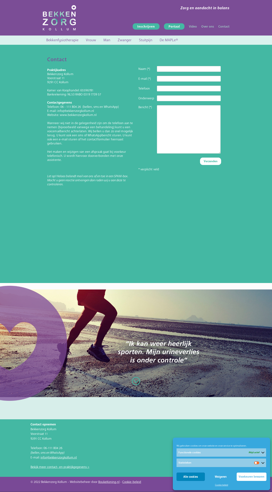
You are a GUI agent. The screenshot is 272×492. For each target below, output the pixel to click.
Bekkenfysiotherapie (62, 40)
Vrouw (91, 40)
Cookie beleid (221, 484)
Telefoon (144, 89)
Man (106, 40)
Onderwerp (146, 98)
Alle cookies (190, 476)
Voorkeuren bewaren (251, 476)
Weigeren (221, 476)
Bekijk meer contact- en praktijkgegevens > (60, 467)
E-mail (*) (144, 79)
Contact (223, 26)
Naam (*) (144, 69)
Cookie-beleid (131, 482)
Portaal (174, 26)
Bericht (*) (145, 107)
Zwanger (125, 40)
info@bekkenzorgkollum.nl (59, 457)
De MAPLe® (169, 40)
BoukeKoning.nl (109, 482)
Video (193, 26)
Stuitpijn (145, 40)
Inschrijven (146, 26)
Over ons (207, 26)
